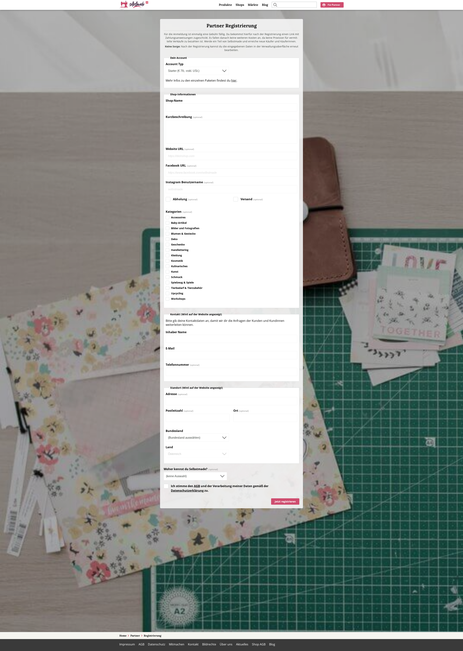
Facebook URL (176, 165)
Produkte (225, 5)
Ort (235, 411)
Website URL (175, 149)
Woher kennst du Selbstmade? (185, 469)
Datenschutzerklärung (187, 491)
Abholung (180, 199)
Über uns (226, 644)
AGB (197, 486)
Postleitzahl (174, 411)
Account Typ (174, 64)
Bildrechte (209, 644)
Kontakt (193, 644)
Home (123, 635)
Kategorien (174, 212)
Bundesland (174, 431)
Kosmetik (177, 260)
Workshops (178, 298)
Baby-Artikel (179, 222)
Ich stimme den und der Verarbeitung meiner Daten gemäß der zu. (219, 488)
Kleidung (176, 255)
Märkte (253, 5)
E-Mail (170, 348)
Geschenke (178, 244)
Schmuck (176, 277)
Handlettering (179, 250)
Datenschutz (156, 644)
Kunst (174, 271)
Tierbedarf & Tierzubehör (186, 288)
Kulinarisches (179, 266)
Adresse (171, 394)
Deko (174, 239)
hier (234, 80)
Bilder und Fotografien (185, 228)
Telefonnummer (177, 365)
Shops (240, 5)
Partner (135, 635)
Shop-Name (174, 100)
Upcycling (177, 293)
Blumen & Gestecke (183, 233)
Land (169, 447)
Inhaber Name (176, 332)
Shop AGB (259, 644)
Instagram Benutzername (184, 182)
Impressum (127, 644)
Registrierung (152, 635)
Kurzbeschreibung (179, 117)
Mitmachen (176, 644)
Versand (246, 199)
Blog (265, 5)
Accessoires (178, 217)
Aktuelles (242, 644)
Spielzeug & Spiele (182, 282)
